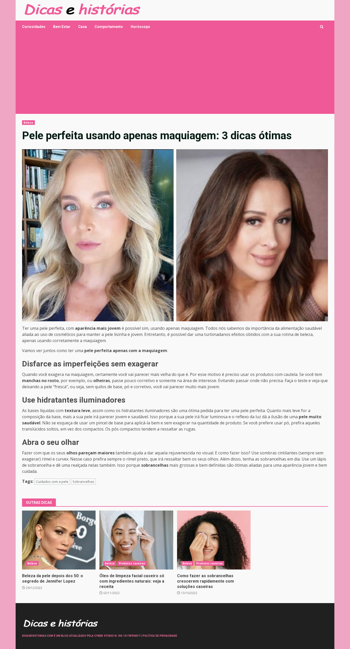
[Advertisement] (175, 75)
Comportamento (109, 27)
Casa (82, 27)
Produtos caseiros (132, 563)
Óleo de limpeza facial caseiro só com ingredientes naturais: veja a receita (136, 540)
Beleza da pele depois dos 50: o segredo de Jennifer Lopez (59, 540)
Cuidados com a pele (52, 481)
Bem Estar (61, 27)
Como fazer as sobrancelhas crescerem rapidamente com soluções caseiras (214, 540)
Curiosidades (33, 27)
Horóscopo (140, 27)
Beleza (28, 122)
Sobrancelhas (83, 481)
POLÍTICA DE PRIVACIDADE (159, 635)
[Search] (321, 27)
